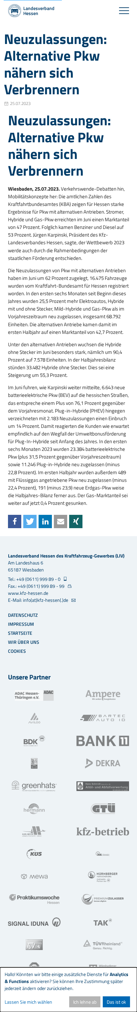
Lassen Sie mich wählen (28, 1001)
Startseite (20, 632)
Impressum (21, 623)
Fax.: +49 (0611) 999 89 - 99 (37, 585)
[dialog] (68, 989)
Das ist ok (116, 1001)
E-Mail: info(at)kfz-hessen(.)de (38, 599)
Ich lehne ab (84, 1001)
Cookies (17, 650)
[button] (14, 521)
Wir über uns (23, 641)
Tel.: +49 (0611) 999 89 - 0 (35, 578)
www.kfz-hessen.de (28, 592)
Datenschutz (23, 614)
